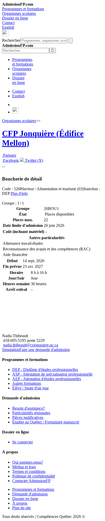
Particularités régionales (31, 413)
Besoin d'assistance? (28, 408)
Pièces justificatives (27, 417)
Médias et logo (24, 467)
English (8, 27)
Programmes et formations (23, 9)
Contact (8, 22)
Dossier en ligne (15, 18)
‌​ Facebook (10, 160)
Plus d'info (19, 193)
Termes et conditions (28, 471)
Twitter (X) (33, 160)
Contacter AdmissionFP (31, 481)
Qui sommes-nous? (27, 462)
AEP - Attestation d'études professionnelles (46, 379)
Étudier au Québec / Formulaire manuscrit (45, 422)
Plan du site (21, 508)
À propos (19, 503)
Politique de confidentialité (33, 476)
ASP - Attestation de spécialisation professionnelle (52, 374)
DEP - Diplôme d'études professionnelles (45, 369)
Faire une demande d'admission (44, 349)
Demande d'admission (30, 494)
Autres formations (26, 383)
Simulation (10, 349)
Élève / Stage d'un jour (30, 388)
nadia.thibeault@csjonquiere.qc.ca (30, 345)
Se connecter (22, 442)
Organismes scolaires (19, 13)
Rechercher (11, 40)
